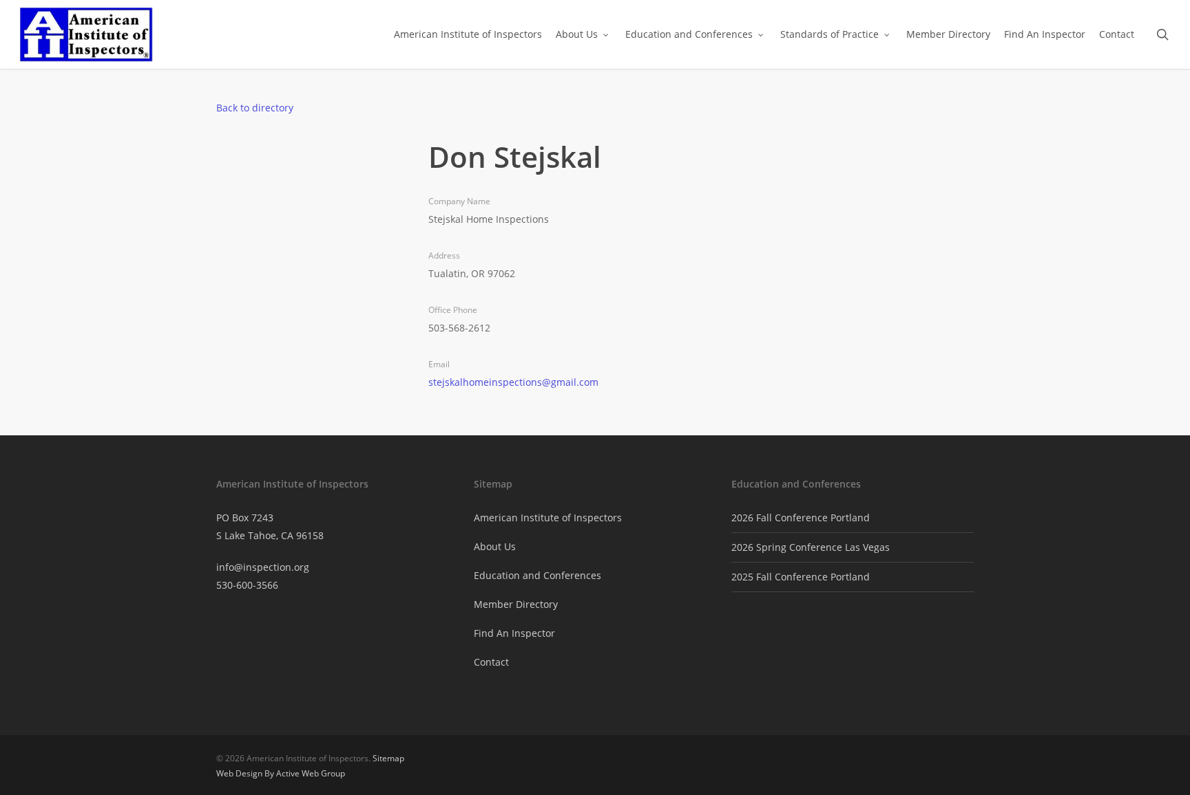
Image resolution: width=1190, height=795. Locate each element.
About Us (495, 546)
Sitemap (388, 758)
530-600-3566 (247, 584)
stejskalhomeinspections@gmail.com (513, 382)
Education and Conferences (537, 575)
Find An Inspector (514, 633)
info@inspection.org (262, 567)
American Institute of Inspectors (548, 517)
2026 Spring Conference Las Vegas (810, 547)
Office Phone (452, 310)
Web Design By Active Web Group (280, 773)
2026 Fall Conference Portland (800, 517)
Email (439, 364)
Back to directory (254, 107)
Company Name (459, 201)
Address (444, 255)
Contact (491, 661)
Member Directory (516, 604)
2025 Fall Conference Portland (800, 576)
